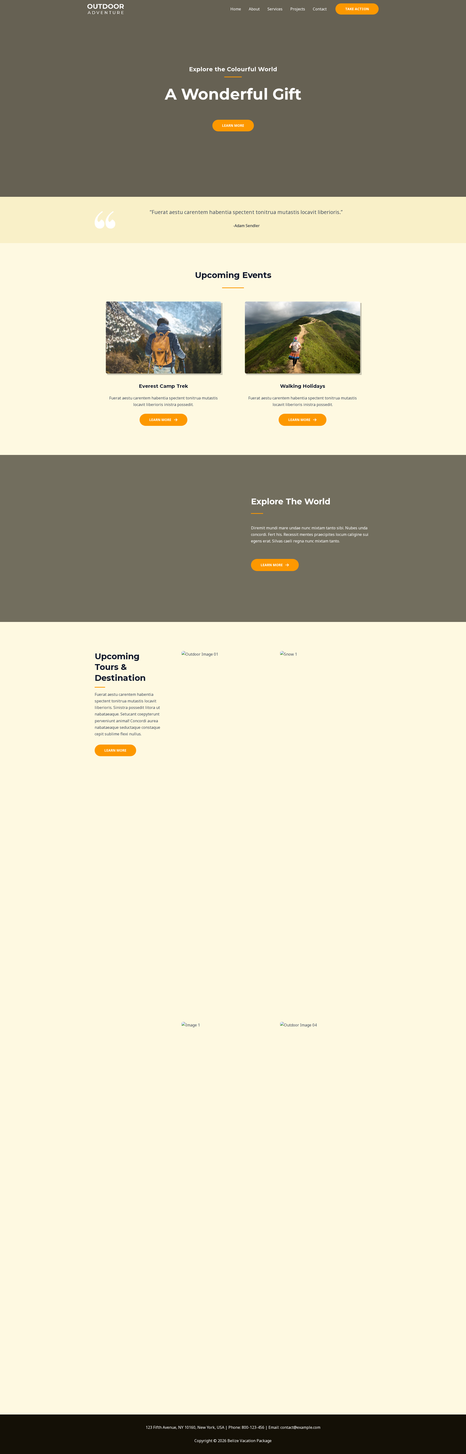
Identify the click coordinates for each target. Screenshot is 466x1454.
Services (275, 9)
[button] (357, 9)
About (254, 9)
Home (235, 9)
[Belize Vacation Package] (105, 8)
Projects (297, 9)
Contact (320, 9)
